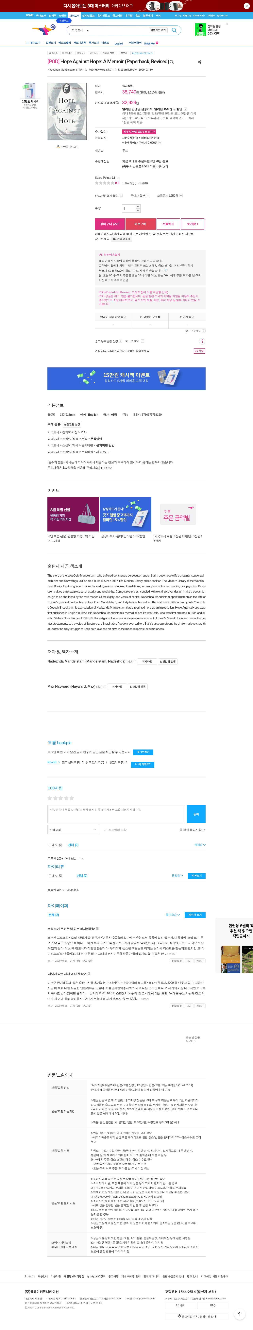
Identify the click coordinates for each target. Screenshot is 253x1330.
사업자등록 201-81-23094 (60, 1298)
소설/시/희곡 (70, 438)
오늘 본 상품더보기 (193, 1039)
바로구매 (140, 224)
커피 (158, 15)
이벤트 (105, 42)
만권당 (63, 15)
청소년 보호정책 (96, 1276)
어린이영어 (135, 42)
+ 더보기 (171, 953)
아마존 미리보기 (69, 146)
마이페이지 (198, 15)
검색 (174, 30)
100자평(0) (129, 183)
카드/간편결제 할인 (106, 195)
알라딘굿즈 (88, 15)
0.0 (117, 183)
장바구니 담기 (109, 224)
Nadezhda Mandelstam (61, 69)
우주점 (129, 15)
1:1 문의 (180, 1305)
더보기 (103, 451)
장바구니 (222, 15)
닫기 (247, 6)
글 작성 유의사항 (190, 829)
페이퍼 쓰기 (195, 914)
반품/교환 (155, 1085)
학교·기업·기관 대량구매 (214, 1276)
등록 (196, 814)
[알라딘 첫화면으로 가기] (46, 29)
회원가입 (187, 15)
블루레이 (148, 15)
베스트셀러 (65, 42)
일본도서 (51, 42)
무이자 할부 (137, 195)
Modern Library (127, 69)
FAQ (212, 1305)
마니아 (52, 762)
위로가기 (239, 1314)
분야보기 (35, 42)
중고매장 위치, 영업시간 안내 (199, 1316)
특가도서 (94, 42)
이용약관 (56, 1276)
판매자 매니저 (151, 1276)
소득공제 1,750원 (167, 195)
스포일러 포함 (117, 829)
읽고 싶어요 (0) (71, 762)
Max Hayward (97, 69)
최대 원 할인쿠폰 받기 (138, 131)
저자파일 (147, 661)
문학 (84, 438)
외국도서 (74, 15)
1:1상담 (141, 1085)
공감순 (176, 875)
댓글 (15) (87, 960)
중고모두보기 (193, 330)
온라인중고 (103, 15)
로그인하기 (143, 751)
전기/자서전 (69, 432)
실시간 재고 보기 (121, 239)
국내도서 (41, 15)
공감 (189, 960)
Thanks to (177, 960)
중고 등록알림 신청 (106, 341)
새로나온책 (80, 42)
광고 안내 (192, 1276)
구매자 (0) (55, 845)
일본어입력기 (158, 30)
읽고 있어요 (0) (95, 762)
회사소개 (30, 1276)
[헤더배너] (211, 29)
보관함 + (192, 224)
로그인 (178, 15)
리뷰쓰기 (197, 875)
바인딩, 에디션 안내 (141, 53)
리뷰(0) (143, 183)
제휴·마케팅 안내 (131, 1276)
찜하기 (199, 960)
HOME (29, 15)
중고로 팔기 (132, 341)
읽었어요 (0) (117, 762)
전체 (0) (73, 845)
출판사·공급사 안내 (173, 1276)
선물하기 (168, 224)
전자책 (52, 15)
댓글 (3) (86, 1005)
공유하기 (200, 62)
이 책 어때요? (143, 764)
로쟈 (49, 960)
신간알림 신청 (72, 424)
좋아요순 (171, 914)
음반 (137, 15)
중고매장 (117, 15)
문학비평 (87, 445)
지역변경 (162, 166)
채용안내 (43, 1276)
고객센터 (211, 15)
